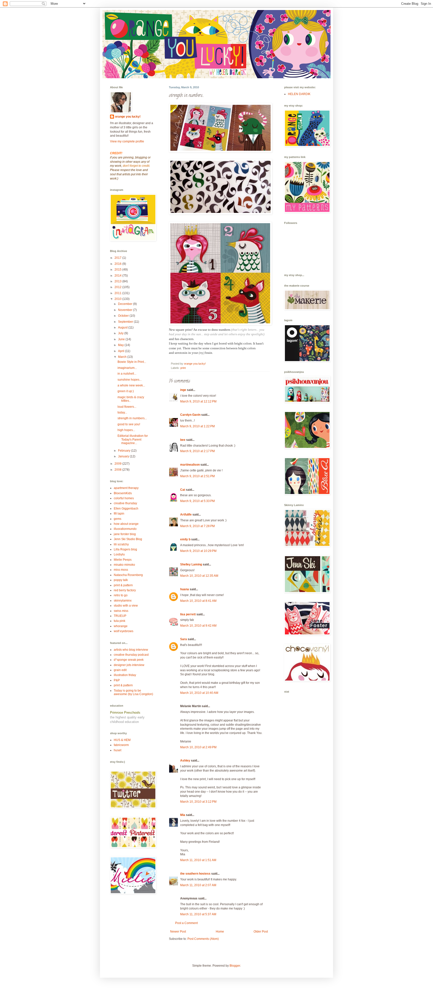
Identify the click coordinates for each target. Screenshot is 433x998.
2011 (118, 293)
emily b (185, 539)
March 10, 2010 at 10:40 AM (199, 693)
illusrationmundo (125, 529)
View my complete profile (127, 141)
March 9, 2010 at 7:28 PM (197, 526)
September (126, 321)
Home (220, 931)
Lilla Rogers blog (125, 549)
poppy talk (121, 580)
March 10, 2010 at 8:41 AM (198, 601)
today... (122, 412)
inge (183, 390)
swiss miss (121, 611)
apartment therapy (126, 488)
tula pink (119, 621)
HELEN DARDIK (299, 94)
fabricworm (121, 745)
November (125, 310)
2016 (118, 264)
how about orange (126, 524)
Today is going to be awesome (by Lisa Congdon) (133, 692)
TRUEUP (120, 616)
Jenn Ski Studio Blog (128, 539)
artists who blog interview (131, 649)
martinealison (190, 464)
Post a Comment (186, 923)
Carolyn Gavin (190, 415)
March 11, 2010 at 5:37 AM (198, 914)
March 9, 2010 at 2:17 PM (197, 451)
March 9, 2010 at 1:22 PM (197, 426)
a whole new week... (131, 385)
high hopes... (126, 430)
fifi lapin (119, 513)
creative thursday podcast (131, 654)
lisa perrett (188, 614)
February (124, 450)
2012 (118, 287)
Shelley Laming (191, 564)
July (121, 333)
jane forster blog (125, 534)
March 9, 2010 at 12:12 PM (198, 401)
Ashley (185, 760)
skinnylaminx (123, 600)
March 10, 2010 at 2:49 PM (198, 747)
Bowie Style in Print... (132, 362)
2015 (118, 269)
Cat (182, 489)
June (122, 339)
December (125, 304)
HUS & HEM (122, 740)
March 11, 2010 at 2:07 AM (198, 885)
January (124, 456)
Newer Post (178, 931)
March (122, 357)
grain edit (120, 670)
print (183, 367)
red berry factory (125, 590)
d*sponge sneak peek (129, 659)
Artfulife (186, 514)
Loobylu (119, 554)
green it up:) (126, 391)
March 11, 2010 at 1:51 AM (198, 860)
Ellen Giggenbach (126, 508)
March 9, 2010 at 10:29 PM (198, 551)
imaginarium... (127, 368)
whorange (121, 626)
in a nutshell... (127, 373)
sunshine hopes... (130, 379)
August (123, 327)
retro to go (121, 595)
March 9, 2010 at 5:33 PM (197, 501)
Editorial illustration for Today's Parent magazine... (133, 439)
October (124, 315)
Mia (182, 815)
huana (184, 589)
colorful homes (124, 498)
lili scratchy (121, 544)
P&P (117, 680)
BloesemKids (123, 493)
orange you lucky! (128, 116)
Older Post (261, 931)
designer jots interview (129, 665)
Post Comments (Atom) (203, 939)
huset (117, 750)
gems (117, 519)
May (121, 345)
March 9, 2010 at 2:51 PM (197, 476)
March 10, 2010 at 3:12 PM (198, 801)
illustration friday (125, 675)
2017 (118, 258)
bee (182, 440)
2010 (118, 299)
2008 (118, 469)
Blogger (235, 965)
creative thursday (125, 503)
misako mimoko (124, 564)
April (121, 351)
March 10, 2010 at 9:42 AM (198, 625)
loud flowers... (127, 406)
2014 (118, 275)
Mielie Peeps (123, 559)
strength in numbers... (132, 418)
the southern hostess (195, 873)
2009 (118, 463)
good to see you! (129, 424)
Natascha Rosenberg (128, 575)
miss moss (121, 569)
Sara (183, 639)
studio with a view (126, 605)
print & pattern (123, 585)
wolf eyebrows (123, 631)
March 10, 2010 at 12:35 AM (199, 575)
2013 (118, 281)
